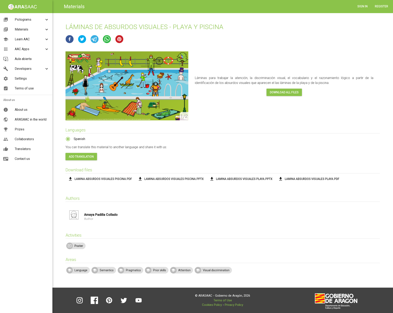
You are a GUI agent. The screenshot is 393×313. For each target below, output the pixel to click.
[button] (70, 39)
